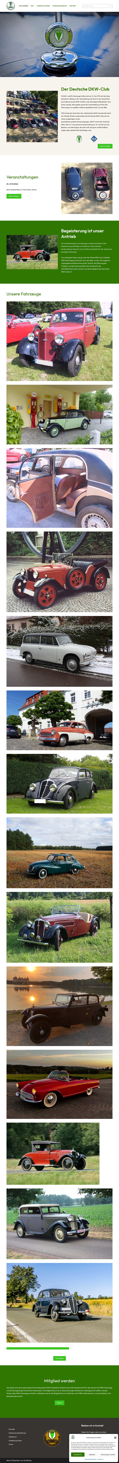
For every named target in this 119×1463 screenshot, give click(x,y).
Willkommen (23, 6)
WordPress (27, 1460)
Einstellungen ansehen (108, 1454)
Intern (11, 1444)
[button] (115, 1438)
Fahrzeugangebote (60, 6)
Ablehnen (92, 1454)
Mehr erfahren (105, 146)
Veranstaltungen (43, 6)
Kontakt (12, 1429)
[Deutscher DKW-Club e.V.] (11, 6)
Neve (8, 1460)
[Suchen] (110, 6)
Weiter (59, 1403)
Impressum (100, 1459)
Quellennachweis (15, 1441)
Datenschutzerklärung (91, 1459)
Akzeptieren (78, 1454)
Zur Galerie (60, 1358)
